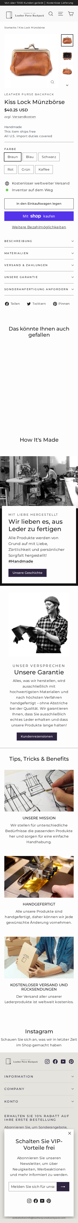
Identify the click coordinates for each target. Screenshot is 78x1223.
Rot (10, 169)
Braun (13, 157)
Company (14, 1089)
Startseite (10, 27)
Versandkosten (24, 117)
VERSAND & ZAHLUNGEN (26, 265)
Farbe (10, 149)
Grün (26, 169)
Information (19, 1076)
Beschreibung (18, 241)
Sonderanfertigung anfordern (36, 289)
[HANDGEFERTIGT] (39, 877)
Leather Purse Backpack (29, 94)
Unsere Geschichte (27, 573)
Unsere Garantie (21, 277)
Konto (11, 1101)
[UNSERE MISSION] (39, 790)
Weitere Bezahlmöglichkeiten (39, 227)
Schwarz (49, 157)
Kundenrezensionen (37, 736)
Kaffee (44, 169)
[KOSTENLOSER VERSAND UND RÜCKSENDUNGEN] (39, 957)
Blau (30, 157)
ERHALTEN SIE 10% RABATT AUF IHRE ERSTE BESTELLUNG (37, 1117)
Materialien (16, 253)
